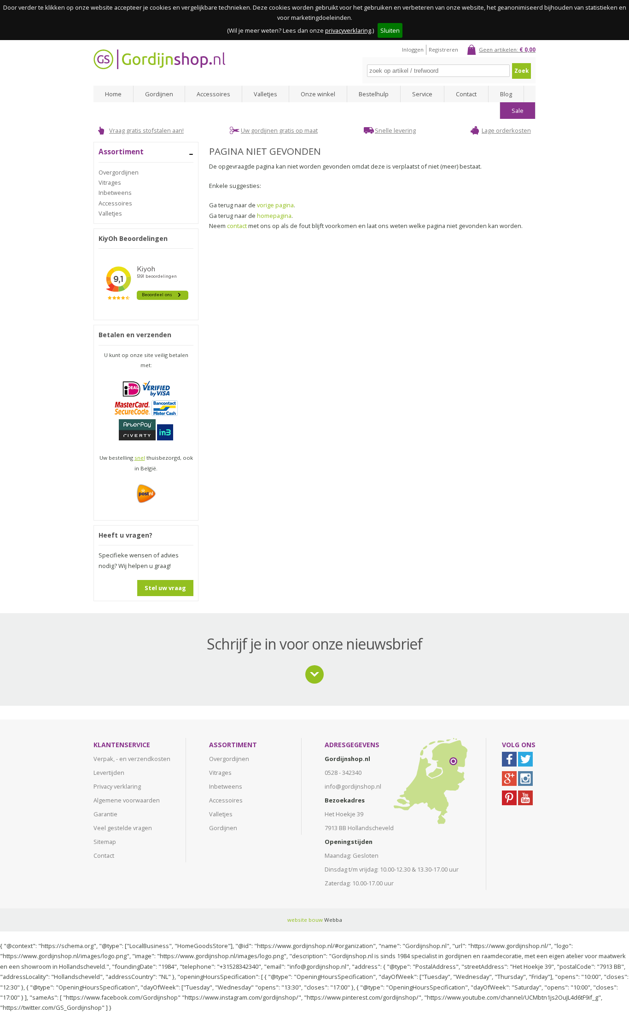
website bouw (305, 919)
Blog (506, 94)
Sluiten (390, 30)
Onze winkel (318, 94)
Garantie (105, 814)
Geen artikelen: (507, 49)
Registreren (443, 49)
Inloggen (413, 49)
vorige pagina (275, 205)
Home (113, 94)
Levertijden (108, 772)
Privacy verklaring (117, 786)
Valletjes (265, 94)
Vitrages (110, 182)
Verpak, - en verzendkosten (131, 759)
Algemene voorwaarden (126, 800)
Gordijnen (159, 94)
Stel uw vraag (165, 588)
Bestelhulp (374, 94)
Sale (518, 110)
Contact (466, 94)
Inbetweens (115, 192)
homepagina (274, 215)
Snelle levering (395, 130)
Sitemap (104, 841)
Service (422, 94)
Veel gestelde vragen (122, 828)
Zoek (521, 70)
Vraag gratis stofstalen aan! (146, 130)
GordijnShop (159, 59)
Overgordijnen (119, 172)
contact (237, 226)
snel (139, 457)
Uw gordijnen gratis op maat (279, 130)
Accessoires (213, 94)
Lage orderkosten (506, 130)
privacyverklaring (348, 30)
